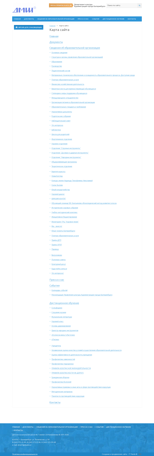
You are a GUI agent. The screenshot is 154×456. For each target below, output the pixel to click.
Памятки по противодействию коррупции (68, 396)
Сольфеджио (57, 308)
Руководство (57, 66)
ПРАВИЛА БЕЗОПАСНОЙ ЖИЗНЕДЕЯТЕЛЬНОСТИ (71, 368)
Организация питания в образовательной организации (73, 102)
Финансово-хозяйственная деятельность (68, 84)
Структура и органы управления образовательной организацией (77, 57)
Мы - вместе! (57, 226)
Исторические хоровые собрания (65, 208)
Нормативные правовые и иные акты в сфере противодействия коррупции (81, 387)
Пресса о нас (56, 279)
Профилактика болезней (61, 382)
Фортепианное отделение (62, 139)
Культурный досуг (59, 264)
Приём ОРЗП (57, 245)
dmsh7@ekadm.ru (24, 445)
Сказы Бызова (57, 185)
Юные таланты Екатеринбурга (63, 231)
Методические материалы (62, 392)
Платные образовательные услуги (65, 80)
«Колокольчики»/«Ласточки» (63, 335)
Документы (56, 42)
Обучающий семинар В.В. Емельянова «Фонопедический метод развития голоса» (84, 203)
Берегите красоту (58, 171)
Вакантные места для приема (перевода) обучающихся (74, 89)
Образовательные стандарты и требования (69, 107)
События (54, 285)
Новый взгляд (57, 176)
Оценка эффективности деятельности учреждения (72, 355)
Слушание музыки (59, 312)
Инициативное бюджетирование (64, 217)
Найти (139, 5)
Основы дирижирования (61, 326)
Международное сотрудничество (65, 98)
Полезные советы (59, 260)
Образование (57, 62)
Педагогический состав (61, 71)
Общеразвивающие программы (64, 162)
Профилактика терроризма (63, 364)
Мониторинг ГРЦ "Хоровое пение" (65, 222)
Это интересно (57, 125)
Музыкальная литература (62, 317)
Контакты (54, 402)
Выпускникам (57, 255)
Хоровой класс (57, 321)
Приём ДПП (56, 240)
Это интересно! (58, 273)
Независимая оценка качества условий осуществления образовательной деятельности (87, 350)
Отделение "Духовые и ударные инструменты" (70, 153)
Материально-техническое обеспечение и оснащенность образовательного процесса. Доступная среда (93, 75)
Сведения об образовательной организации (74, 47)
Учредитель (56, 346)
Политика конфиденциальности (24, 454)
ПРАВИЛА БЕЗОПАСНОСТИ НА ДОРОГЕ (68, 373)
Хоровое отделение (59, 144)
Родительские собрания (61, 116)
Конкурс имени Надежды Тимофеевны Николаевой (72, 181)
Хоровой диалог (58, 194)
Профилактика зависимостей (63, 359)
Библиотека (56, 130)
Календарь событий (59, 290)
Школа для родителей (60, 134)
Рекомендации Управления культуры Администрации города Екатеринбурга (82, 295)
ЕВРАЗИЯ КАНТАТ (59, 199)
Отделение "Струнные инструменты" (66, 148)
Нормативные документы (62, 112)
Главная (52, 26)
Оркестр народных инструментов (65, 330)
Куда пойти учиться (59, 269)
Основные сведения (59, 52)
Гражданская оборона (60, 377)
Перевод (55, 249)
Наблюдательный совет (61, 121)
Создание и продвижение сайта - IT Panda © (119, 454)
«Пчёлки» (55, 339)
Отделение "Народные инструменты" (66, 157)
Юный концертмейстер (61, 190)
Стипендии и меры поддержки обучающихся (69, 93)
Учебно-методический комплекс (64, 212)
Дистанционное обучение (64, 303)
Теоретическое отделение (62, 166)
